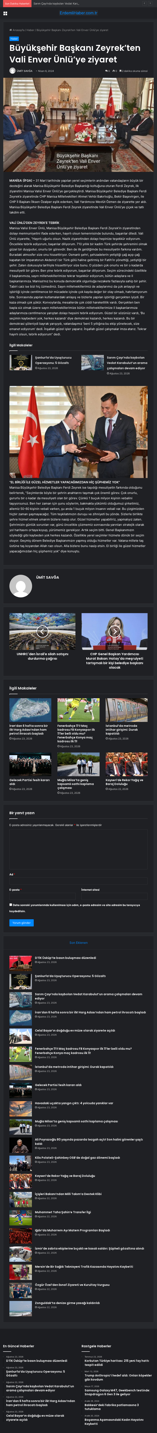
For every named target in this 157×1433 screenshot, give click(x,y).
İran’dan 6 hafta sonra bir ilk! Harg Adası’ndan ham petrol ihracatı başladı (28, 730)
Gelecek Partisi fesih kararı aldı (29, 782)
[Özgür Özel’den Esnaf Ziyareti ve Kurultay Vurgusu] (20, 1290)
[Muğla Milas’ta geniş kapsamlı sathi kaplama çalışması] (78, 764)
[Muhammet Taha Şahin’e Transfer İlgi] (20, 1217)
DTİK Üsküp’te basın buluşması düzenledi (65, 958)
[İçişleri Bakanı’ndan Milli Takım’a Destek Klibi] (20, 1199)
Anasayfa (18, 30)
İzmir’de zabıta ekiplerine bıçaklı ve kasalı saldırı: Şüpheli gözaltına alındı (89, 1248)
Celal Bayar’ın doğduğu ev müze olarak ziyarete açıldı (75, 1030)
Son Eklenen (79, 943)
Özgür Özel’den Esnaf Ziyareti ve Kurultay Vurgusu (72, 1285)
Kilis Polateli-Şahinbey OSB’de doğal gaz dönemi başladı (77, 1158)
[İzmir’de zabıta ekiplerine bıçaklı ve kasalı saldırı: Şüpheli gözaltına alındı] (20, 1254)
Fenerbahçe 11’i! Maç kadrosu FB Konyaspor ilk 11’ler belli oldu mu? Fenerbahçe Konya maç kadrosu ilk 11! (76, 733)
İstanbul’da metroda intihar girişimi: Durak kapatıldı (122, 730)
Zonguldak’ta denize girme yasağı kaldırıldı (67, 1303)
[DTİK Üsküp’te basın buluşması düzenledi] (20, 963)
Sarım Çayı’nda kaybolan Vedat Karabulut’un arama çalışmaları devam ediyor (81, 3)
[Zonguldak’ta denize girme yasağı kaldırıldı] (20, 1308)
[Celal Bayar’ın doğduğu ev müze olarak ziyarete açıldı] (20, 1036)
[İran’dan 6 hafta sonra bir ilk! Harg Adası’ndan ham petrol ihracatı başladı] (30, 710)
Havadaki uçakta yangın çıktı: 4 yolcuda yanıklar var (74, 1103)
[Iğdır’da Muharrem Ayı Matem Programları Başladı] (20, 1236)
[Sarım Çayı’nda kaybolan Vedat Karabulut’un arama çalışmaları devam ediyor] (92, 362)
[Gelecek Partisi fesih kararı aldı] (30, 764)
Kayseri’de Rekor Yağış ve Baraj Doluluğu (124, 782)
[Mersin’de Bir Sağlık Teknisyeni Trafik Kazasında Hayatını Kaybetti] (20, 1272)
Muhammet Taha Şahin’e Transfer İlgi (63, 1212)
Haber (30, 30)
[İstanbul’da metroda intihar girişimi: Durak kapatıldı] (127, 710)
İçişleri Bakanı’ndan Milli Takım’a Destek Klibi (68, 1194)
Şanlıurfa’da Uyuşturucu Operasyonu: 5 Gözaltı (70, 976)
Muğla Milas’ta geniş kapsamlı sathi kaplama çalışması (75, 784)
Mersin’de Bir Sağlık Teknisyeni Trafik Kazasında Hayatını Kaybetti (84, 1267)
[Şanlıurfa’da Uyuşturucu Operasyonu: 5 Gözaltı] (21, 362)
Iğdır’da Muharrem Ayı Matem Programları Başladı (72, 1230)
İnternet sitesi (90, 889)
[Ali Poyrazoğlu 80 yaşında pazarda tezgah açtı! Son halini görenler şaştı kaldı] (20, 1145)
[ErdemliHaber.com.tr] (78, 13)
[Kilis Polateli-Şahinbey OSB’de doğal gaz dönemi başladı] (20, 1163)
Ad (12, 874)
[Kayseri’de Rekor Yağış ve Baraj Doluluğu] (127, 764)
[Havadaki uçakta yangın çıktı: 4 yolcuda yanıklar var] (20, 1108)
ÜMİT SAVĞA (25, 70)
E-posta (15, 889)
